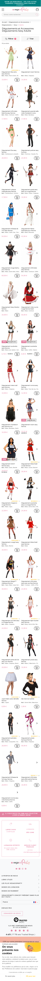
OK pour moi (30, 976)
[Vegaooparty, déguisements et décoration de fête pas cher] (20, 8)
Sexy (15, 25)
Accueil (4, 22)
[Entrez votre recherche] (36, 15)
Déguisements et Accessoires (18, 22)
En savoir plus (10, 976)
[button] (20, 902)
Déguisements (7, 25)
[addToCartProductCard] (17, 79)
